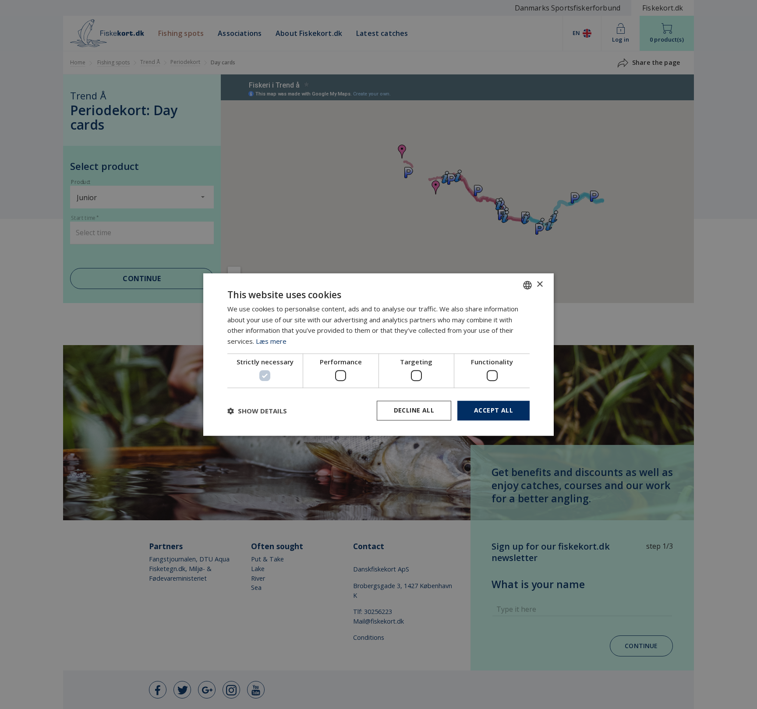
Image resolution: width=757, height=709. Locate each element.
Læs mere (271, 341)
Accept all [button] (493, 410)
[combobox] (527, 285)
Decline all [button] (414, 410)
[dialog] (378, 354)
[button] (257, 411)
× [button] (539, 284)
